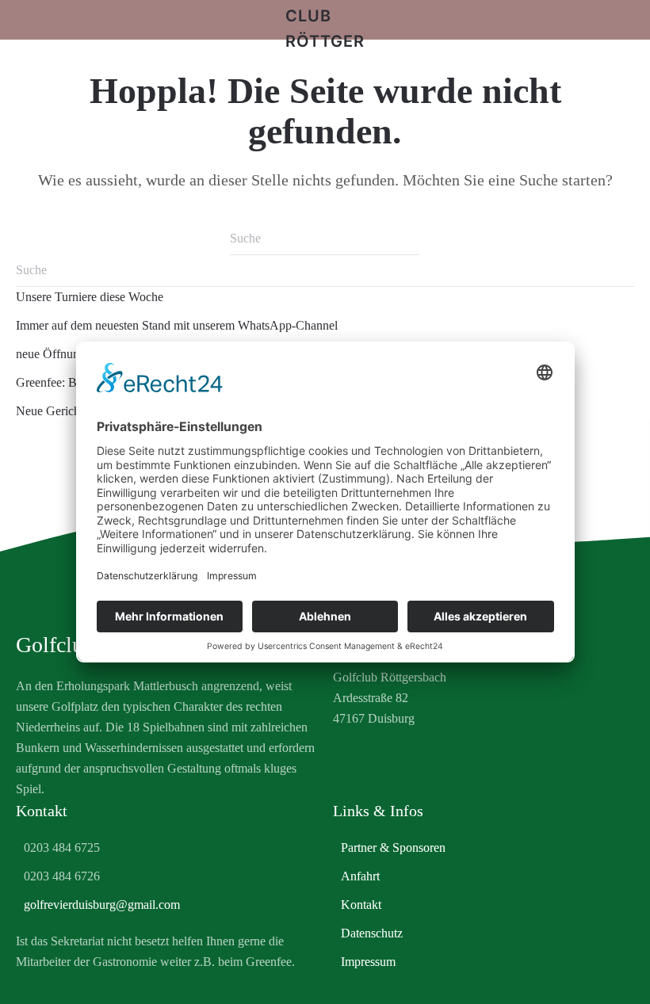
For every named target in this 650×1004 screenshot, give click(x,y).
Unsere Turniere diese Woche (89, 296)
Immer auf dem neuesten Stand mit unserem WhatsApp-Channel (177, 325)
